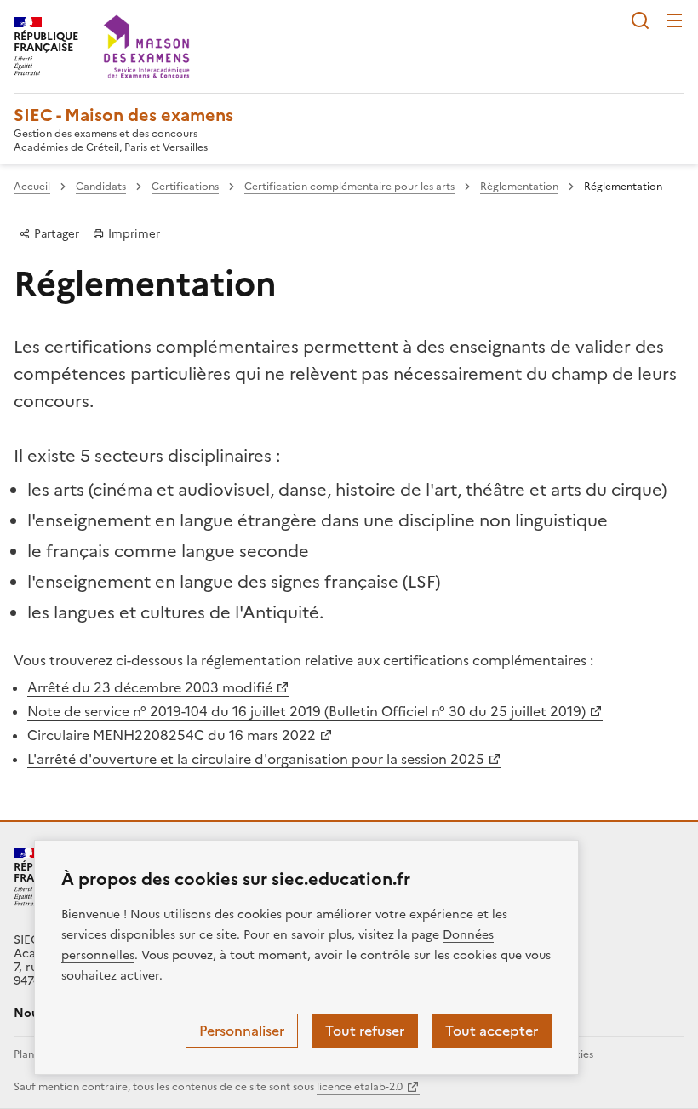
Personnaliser (241, 1030)
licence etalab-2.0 (360, 1087)
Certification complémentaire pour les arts (349, 186)
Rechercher (640, 20)
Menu (674, 20)
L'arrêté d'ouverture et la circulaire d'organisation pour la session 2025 (255, 759)
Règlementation (519, 186)
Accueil (32, 186)
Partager (55, 233)
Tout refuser (364, 1030)
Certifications (185, 186)
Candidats (101, 186)
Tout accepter (491, 1030)
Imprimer (132, 233)
